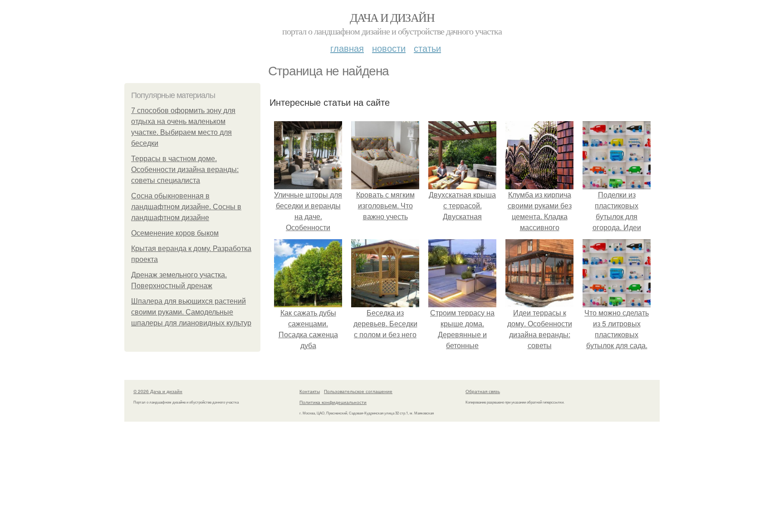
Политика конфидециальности (333, 402)
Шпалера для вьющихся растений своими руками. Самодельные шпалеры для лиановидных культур (191, 312)
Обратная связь (483, 391)
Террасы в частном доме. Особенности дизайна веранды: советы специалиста (185, 169)
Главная (347, 47)
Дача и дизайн (392, 17)
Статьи (427, 47)
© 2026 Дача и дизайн (157, 391)
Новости (389, 47)
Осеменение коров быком (175, 233)
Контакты (309, 391)
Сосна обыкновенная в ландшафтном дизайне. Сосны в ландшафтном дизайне (186, 207)
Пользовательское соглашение (358, 391)
